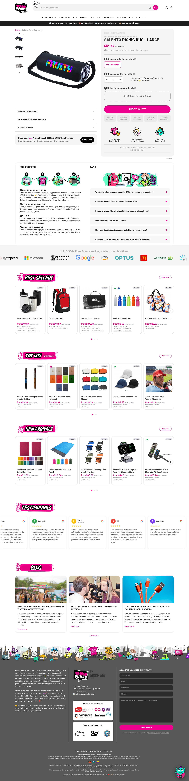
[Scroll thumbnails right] (19, 72)
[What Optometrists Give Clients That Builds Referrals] (94, 589)
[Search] (155, 7)
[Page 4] (96, 414)
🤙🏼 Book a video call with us (129, 23)
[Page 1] (91, 339)
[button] (137, 50)
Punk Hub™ (141, 17)
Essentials (108, 17)
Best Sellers (64, 17)
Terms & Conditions (154, 733)
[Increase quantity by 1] (120, 79)
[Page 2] (93, 414)
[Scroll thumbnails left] (19, 34)
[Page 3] (95, 414)
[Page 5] (97, 490)
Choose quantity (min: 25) (120, 74)
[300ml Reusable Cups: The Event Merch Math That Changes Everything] (40, 589)
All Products (48, 17)
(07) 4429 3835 (87, 23)
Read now (22, 629)
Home (17, 30)
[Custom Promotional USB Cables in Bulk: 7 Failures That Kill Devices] (148, 589)
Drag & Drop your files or (137, 96)
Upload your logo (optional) (120, 88)
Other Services (124, 17)
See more (94, 636)
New (75, 17)
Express (84, 17)
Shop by (95, 17)
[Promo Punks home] (21, 7)
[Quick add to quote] (43, 331)
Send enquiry (146, 727)
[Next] (171, 311)
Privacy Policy (165, 733)
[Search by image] (150, 8)
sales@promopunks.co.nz (107, 23)
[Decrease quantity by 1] (106, 79)
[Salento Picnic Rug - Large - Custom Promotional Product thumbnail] (19, 38)
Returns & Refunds (95, 751)
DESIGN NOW (87, 140)
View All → (165, 277)
